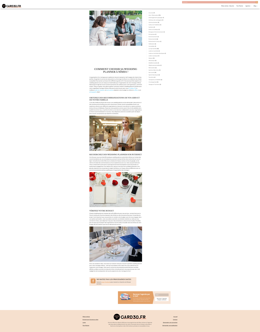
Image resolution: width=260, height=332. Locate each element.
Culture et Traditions (154, 24)
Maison (151, 58)
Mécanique (152, 60)
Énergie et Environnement (156, 32)
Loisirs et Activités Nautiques (157, 53)
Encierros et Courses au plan (90, 319)
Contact (175, 319)
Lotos (84, 322)
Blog (255, 6)
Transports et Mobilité (155, 79)
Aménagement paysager (156, 17)
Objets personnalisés (154, 65)
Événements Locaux (154, 41)
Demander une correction (170, 322)
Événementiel (152, 39)
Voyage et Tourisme (154, 84)
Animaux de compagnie (155, 20)
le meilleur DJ (132, 88)
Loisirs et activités (153, 51)
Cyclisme (151, 27)
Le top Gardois (153, 48)
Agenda (247, 6)
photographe (93, 92)
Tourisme (151, 77)
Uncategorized (153, 82)
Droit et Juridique (153, 29)
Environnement (153, 36)
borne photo (109, 90)
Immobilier (152, 46)
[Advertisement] (115, 57)
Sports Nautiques (153, 75)
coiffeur (136, 90)
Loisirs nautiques (153, 55)
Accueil (175, 316)
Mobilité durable (153, 63)
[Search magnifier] (257, 2)
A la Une (151, 12)
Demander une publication (169, 325)
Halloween (151, 44)
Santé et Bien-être (154, 70)
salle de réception (100, 90)
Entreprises (152, 34)
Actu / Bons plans (153, 15)
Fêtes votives (86, 316)
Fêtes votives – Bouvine (227, 6)
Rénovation (152, 67)
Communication (153, 22)
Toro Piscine (239, 6)
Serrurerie (151, 72)
